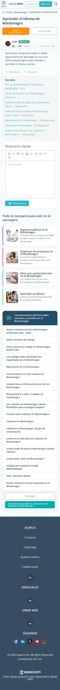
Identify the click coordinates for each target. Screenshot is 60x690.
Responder (33, 71)
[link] (22, 154)
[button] (44, 154)
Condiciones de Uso (30, 659)
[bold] (9, 154)
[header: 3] (40, 154)
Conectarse (31, 4)
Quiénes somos (30, 557)
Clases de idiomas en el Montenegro (24, 93)
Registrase (45, 4)
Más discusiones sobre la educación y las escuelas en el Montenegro (28, 504)
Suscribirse (44, 31)
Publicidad (30, 547)
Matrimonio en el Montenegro (21, 120)
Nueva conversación (16, 31)
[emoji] (31, 154)
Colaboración (30, 567)
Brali (14, 42)
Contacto (30, 537)
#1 (53, 46)
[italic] (13, 154)
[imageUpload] (26, 154)
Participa (30, 496)
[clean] (9, 158)
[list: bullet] (35, 154)
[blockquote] (18, 154)
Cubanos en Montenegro (18, 125)
